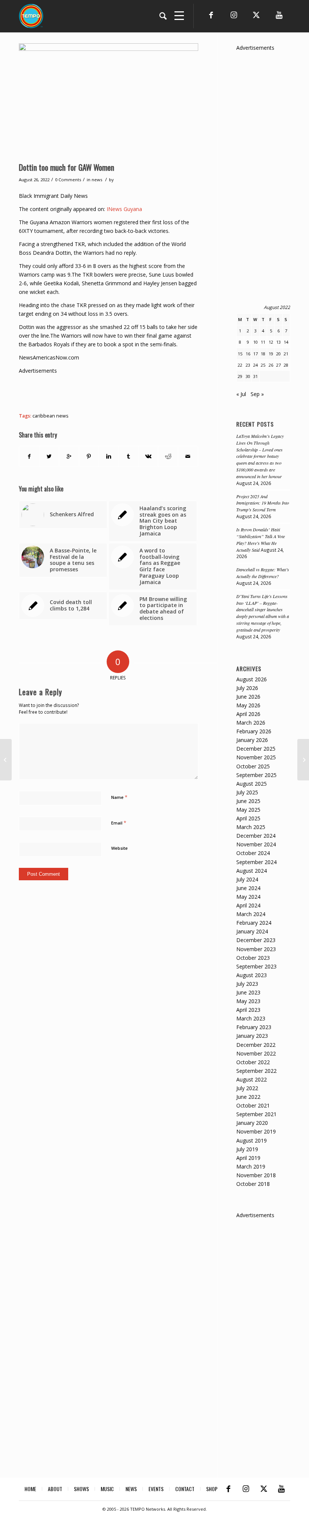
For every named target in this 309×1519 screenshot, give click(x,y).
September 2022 (256, 1070)
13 (278, 342)
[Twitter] (256, 15)
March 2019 (250, 1166)
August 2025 (251, 783)
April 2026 (248, 713)
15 (240, 353)
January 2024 (252, 931)
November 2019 (256, 1131)
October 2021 (253, 1105)
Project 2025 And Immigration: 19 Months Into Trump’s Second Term (262, 503)
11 (263, 342)
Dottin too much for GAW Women (66, 167)
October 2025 (253, 766)
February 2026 (253, 731)
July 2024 (247, 879)
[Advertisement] (156, 392)
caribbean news (50, 416)
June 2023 (248, 992)
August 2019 (251, 1140)
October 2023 (253, 957)
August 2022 (251, 1079)
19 (271, 353)
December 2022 (255, 1044)
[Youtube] (279, 15)
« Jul (241, 394)
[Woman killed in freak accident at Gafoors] (303, 759)
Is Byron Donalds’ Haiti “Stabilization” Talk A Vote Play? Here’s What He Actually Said (260, 539)
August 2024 (251, 870)
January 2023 (252, 1035)
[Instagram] (233, 15)
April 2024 (248, 905)
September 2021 (256, 1114)
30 (248, 376)
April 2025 (248, 818)
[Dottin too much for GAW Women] (108, 100)
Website (119, 848)
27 (278, 365)
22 (240, 365)
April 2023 (248, 1009)
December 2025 (255, 748)
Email (118, 822)
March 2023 (250, 1018)
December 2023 (255, 940)
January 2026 (252, 739)
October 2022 (253, 1062)
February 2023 (253, 1027)
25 (263, 365)
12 (271, 342)
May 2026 (248, 705)
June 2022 (248, 1096)
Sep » (257, 394)
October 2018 (253, 1183)
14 (286, 342)
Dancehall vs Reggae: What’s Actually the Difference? (262, 572)
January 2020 (252, 1122)
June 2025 (248, 801)
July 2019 (247, 1149)
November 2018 (256, 1175)
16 (248, 353)
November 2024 (256, 844)
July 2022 (247, 1088)
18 (263, 353)
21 (286, 353)
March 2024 (250, 914)
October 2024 (253, 853)
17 (255, 353)
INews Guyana (124, 209)
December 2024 (255, 835)
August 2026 (251, 679)
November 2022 (256, 1053)
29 (240, 376)
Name (119, 797)
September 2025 (256, 775)
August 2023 (251, 975)
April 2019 (248, 1157)
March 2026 (250, 722)
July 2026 (247, 687)
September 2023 (256, 966)
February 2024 (253, 922)
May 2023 (248, 1001)
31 (255, 376)
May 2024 (248, 896)
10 (255, 342)
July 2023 (247, 983)
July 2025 (247, 792)
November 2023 (256, 949)
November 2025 (256, 757)
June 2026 (248, 696)
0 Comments (68, 179)
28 (286, 365)
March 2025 (250, 827)
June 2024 (248, 888)
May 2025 (248, 809)
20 (278, 353)
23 (248, 365)
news (97, 179)
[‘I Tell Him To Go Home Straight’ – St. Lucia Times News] (6, 759)
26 (271, 365)
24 (255, 365)
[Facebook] (211, 15)
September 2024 (256, 862)
